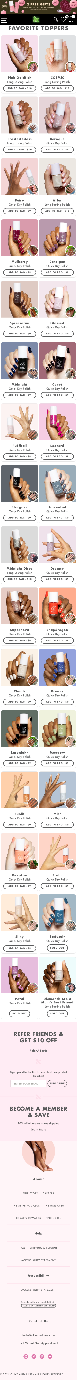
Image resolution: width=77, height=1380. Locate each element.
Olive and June (21, 1374)
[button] (38, 1306)
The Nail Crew (54, 1205)
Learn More (38, 1129)
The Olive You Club (26, 1205)
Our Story (30, 1193)
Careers (48, 1193)
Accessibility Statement (38, 1260)
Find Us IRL (53, 1218)
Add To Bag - (22, 88)
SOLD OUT (57, 948)
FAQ (22, 1247)
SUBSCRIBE (57, 1083)
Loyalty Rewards (28, 1218)
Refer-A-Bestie (38, 1050)
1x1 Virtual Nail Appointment (38, 1343)
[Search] (56, 19)
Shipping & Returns (44, 1247)
